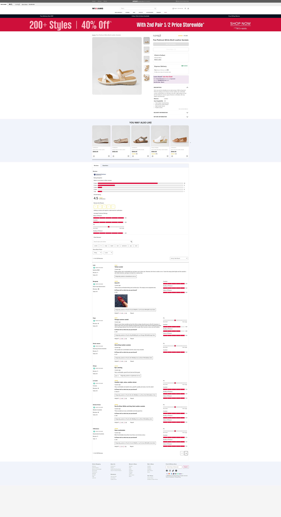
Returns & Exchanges (96, 469)
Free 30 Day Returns (234, 16)
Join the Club (113, 476)
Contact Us (113, 466)
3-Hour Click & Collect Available (140, 16)
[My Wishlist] (185, 8)
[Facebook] (167, 471)
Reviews (96, 165)
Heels (130, 469)
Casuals (149, 467)
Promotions (94, 472)
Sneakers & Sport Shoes (152, 479)
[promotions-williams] (140, 31)
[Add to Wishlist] (109, 156)
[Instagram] (170, 471)
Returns (105, 1)
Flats (130, 467)
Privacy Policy (178, 477)
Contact (93, 1)
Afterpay (94, 473)
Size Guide (94, 470)
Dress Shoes (150, 470)
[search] (155, 8)
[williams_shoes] (176, 471)
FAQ (93, 476)
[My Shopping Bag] (188, 8)
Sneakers (131, 470)
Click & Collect (95, 467)
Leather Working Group (116, 469)
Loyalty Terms (114, 479)
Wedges (131, 472)
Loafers (130, 473)
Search (186, 467)
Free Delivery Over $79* (46, 16)
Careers (112, 467)
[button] (190, 142)
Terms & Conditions (170, 477)
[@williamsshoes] (173, 471)
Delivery (99, 1)
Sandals (130, 466)
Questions (105, 165)
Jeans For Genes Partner (116, 470)
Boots (130, 476)
